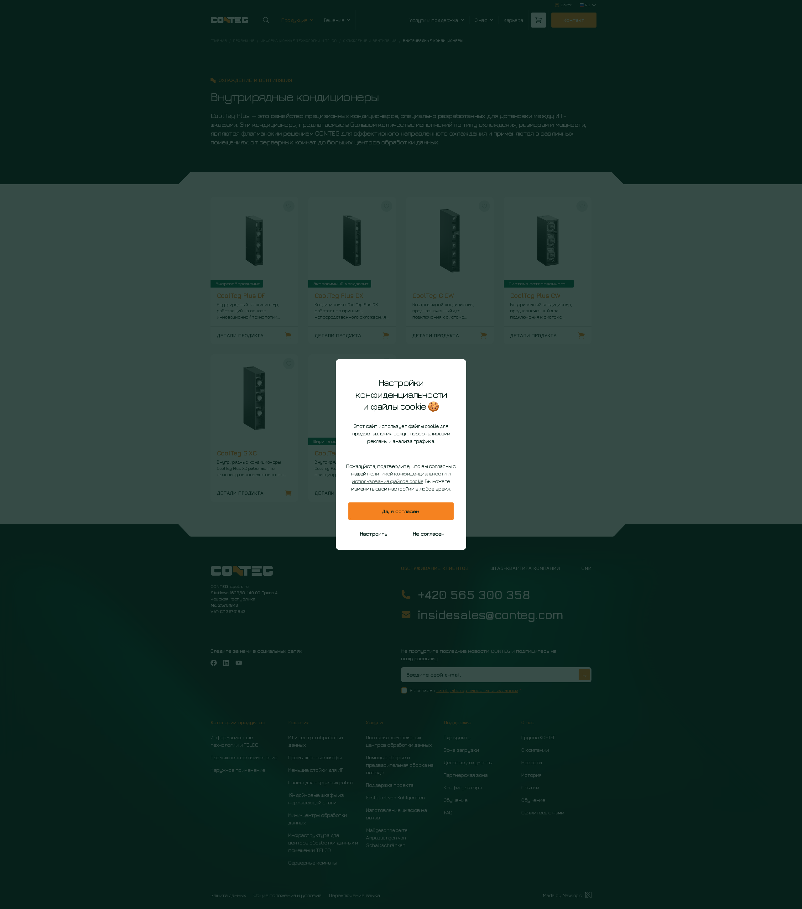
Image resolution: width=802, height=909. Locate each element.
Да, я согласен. (401, 511)
